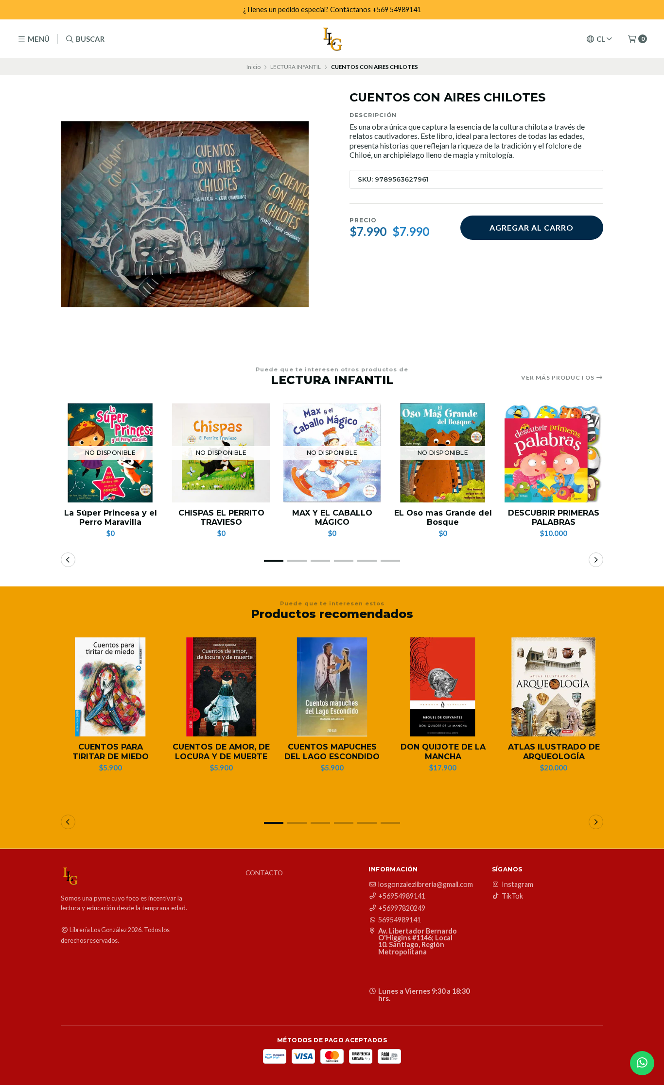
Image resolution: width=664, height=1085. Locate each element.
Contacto (264, 873)
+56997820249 (401, 908)
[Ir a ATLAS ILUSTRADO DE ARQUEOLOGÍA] (553, 686)
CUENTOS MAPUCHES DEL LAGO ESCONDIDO (332, 751)
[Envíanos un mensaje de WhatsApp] (642, 1063)
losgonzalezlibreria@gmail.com (425, 884)
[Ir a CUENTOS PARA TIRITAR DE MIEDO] (110, 686)
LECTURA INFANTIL (295, 67)
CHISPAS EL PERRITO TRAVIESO (221, 517)
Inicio (253, 67)
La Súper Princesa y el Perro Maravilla (110, 517)
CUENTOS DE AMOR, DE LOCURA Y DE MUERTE (221, 751)
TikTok (512, 896)
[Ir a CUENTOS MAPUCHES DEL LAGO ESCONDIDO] (332, 686)
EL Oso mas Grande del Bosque (443, 517)
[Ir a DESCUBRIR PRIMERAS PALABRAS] (553, 452)
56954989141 (399, 920)
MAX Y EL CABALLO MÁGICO (332, 517)
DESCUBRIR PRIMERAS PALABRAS (553, 517)
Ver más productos (558, 378)
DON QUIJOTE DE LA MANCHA (443, 751)
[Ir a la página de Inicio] (332, 39)
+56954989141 (401, 896)
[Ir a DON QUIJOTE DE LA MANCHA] (442, 686)
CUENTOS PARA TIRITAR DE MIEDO (110, 751)
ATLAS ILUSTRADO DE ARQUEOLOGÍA (554, 751)
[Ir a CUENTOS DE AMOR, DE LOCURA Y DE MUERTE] (221, 686)
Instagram (517, 884)
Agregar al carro (531, 227)
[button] (273, 561)
